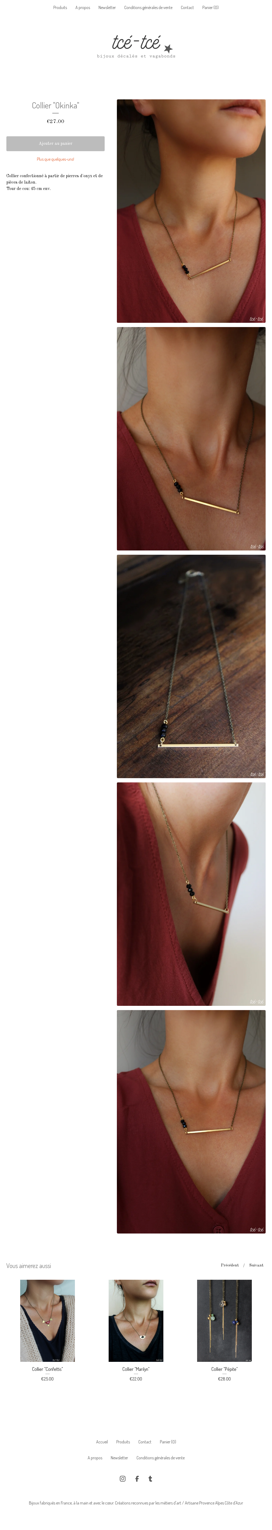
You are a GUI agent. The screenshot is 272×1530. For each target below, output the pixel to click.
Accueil (102, 1441)
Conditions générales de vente (148, 7)
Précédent (230, 1266)
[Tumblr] (150, 1479)
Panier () (210, 7)
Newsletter (107, 7)
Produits (60, 7)
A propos (82, 7)
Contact (187, 7)
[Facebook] (137, 1479)
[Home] (136, 49)
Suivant (256, 1266)
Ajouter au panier (56, 144)
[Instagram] (123, 1479)
